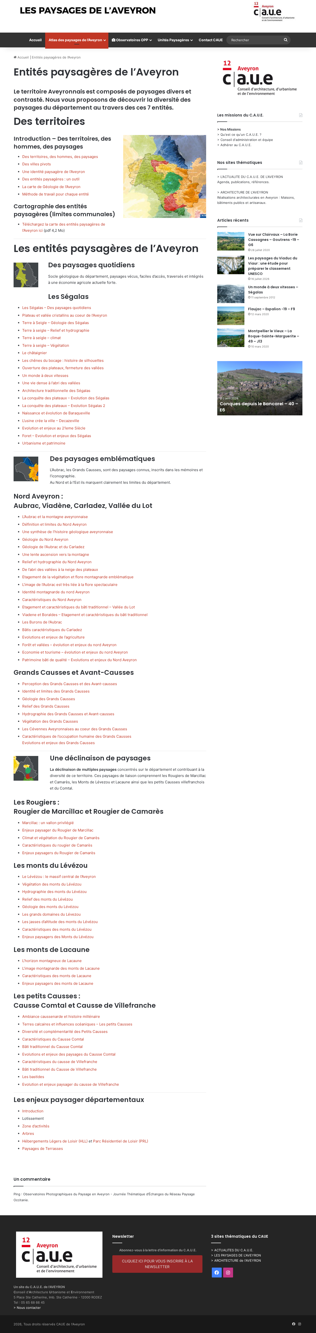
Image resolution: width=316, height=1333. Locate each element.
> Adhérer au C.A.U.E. (234, 145)
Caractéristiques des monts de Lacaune (56, 975)
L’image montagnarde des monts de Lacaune (61, 968)
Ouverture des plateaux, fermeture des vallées (63, 368)
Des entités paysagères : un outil (50, 179)
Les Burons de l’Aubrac (42, 622)
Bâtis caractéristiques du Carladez (52, 629)
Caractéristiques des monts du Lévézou (57, 929)
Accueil (35, 40)
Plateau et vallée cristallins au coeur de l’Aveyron (64, 315)
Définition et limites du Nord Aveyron (54, 524)
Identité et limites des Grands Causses (56, 691)
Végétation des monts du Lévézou (51, 884)
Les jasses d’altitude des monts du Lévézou (60, 921)
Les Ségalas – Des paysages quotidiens (56, 307)
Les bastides (33, 1076)
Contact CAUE (211, 40)
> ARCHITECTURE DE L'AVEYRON (242, 192)
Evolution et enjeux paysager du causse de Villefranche (70, 1084)
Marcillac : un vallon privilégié (48, 822)
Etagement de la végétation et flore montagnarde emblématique (78, 577)
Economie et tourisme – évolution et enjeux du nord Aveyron (75, 652)
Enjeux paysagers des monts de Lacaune (57, 983)
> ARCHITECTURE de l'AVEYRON (236, 1260)
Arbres (28, 1133)
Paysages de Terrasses (42, 1148)
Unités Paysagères (173, 40)
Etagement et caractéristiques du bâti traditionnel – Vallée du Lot (78, 607)
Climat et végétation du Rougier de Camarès (60, 837)
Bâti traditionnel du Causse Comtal (52, 1046)
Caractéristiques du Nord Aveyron (51, 599)
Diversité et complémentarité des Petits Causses (65, 1031)
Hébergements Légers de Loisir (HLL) (55, 1141)
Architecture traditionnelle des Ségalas (56, 390)
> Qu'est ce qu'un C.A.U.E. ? (239, 134)
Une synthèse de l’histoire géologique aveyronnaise (67, 531)
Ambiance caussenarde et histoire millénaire (61, 1016)
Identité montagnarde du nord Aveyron (56, 592)
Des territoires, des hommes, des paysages (60, 156)
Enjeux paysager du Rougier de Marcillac (57, 830)
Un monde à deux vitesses (45, 375)
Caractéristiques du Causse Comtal (53, 1039)
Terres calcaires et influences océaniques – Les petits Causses (77, 1024)
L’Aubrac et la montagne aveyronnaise (55, 516)
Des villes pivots (36, 164)
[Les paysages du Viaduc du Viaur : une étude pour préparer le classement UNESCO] (230, 265)
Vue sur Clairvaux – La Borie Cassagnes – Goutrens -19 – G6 (273, 239)
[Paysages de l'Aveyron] (158, 11)
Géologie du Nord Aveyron (45, 539)
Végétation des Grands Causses (50, 721)
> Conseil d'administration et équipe (245, 140)
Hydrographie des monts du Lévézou (54, 891)
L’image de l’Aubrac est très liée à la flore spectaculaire (70, 584)
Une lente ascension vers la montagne (55, 554)
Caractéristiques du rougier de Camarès (57, 845)
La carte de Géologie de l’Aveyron (51, 186)
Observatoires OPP (131, 40)
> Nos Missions (229, 129)
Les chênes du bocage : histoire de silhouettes (63, 360)
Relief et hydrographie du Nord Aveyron (57, 562)
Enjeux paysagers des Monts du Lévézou (58, 936)
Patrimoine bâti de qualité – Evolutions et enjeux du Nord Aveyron (79, 659)
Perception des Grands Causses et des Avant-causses (69, 683)
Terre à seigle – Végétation (45, 345)
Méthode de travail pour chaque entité (55, 194)
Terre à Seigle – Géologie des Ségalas (55, 322)
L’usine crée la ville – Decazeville (50, 420)
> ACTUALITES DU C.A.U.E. (232, 1250)
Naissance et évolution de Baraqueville (56, 413)
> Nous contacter (27, 1308)
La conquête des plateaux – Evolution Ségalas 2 (63, 405)
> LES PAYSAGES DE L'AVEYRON (236, 1255)
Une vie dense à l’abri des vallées (51, 383)
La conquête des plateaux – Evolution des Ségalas (65, 398)
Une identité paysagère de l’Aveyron (53, 171)
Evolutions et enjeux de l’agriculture (53, 637)
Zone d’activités (35, 1126)
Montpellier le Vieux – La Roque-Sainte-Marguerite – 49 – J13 (273, 336)
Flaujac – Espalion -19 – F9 (271, 309)
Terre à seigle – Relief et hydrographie (55, 330)
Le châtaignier (34, 352)
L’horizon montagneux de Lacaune (52, 960)
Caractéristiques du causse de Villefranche (59, 1061)
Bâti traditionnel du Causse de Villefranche (59, 1069)
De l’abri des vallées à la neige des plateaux (60, 569)
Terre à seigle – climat (41, 337)
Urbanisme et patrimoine (43, 443)
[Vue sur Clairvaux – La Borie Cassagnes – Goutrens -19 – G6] (230, 241)
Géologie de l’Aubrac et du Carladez (53, 546)
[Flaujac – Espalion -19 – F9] (230, 316)
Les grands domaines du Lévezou (51, 914)
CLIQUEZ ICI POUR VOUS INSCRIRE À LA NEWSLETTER (157, 1264)
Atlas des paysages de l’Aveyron (75, 40)
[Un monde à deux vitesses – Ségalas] (230, 294)
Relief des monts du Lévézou (47, 899)
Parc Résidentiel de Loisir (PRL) (120, 1141)
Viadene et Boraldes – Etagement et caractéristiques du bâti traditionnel (85, 614)
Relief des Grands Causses (45, 706)
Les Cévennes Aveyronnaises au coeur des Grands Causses (74, 729)
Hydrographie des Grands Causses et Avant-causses (68, 714)
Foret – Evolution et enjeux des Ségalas (56, 435)
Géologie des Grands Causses (48, 698)
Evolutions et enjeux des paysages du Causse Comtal (69, 1054)
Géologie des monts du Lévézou (50, 906)
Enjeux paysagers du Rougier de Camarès (58, 852)
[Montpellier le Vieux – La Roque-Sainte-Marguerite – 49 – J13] (230, 337)
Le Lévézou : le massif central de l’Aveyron (59, 876)
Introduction (32, 1111)
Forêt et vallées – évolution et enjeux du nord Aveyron (69, 644)
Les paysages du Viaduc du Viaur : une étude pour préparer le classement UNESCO (272, 266)
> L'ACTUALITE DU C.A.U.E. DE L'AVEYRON (250, 177)
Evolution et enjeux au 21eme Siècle (53, 428)
